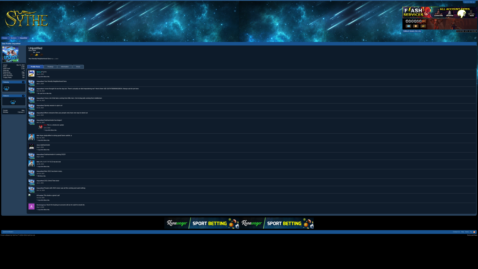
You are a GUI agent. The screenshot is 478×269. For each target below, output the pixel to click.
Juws (38, 145)
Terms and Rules (472, 235)
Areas (78, 67)
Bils (39, 93)
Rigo (23, 72)
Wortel (45, 93)
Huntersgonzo (41, 205)
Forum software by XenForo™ (18, 235)
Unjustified (41, 76)
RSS (474, 232)
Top (471, 232)
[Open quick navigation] (475, 38)
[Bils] (6, 88)
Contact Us (456, 232)
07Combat (40, 195)
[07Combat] (6, 101)
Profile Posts (35, 67)
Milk (38, 135)
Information (65, 67)
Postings (50, 67)
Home (467, 232)
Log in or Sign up (469, 2)
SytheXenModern (8, 232)
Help (462, 232)
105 (23, 77)
